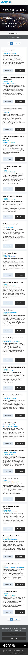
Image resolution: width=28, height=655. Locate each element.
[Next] (19, 43)
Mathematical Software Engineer (12, 108)
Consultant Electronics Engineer (12, 536)
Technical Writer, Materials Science (13, 338)
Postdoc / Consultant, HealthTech (12, 395)
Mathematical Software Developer (13, 282)
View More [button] (8, 70)
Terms (11, 650)
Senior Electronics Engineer (11, 478)
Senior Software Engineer (10, 253)
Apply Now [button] (20, 70)
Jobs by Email (14, 638)
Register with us (19, 23)
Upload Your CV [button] (14, 634)
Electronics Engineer (9, 50)
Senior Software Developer (11, 564)
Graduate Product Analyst (10, 224)
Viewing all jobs (13, 33)
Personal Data (17, 650)
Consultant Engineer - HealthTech (12, 196)
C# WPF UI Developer (9, 422)
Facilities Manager (8, 310)
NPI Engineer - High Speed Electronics (14, 367)
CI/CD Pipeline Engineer (10, 591)
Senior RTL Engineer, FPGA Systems (13, 450)
